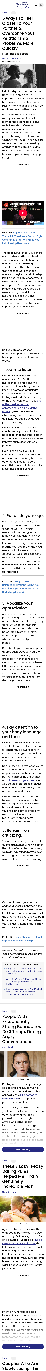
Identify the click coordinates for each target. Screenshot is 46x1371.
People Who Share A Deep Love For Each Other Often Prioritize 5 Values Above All (24, 971)
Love (13, 13)
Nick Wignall (7, 1047)
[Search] (35, 5)
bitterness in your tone (21, 780)
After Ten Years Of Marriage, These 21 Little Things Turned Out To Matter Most (23, 981)
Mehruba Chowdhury (11, 58)
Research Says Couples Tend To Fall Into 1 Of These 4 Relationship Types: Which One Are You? (24, 992)
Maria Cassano (9, 1192)
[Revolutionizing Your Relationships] (23, 4)
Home (4, 13)
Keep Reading (23, 1149)
